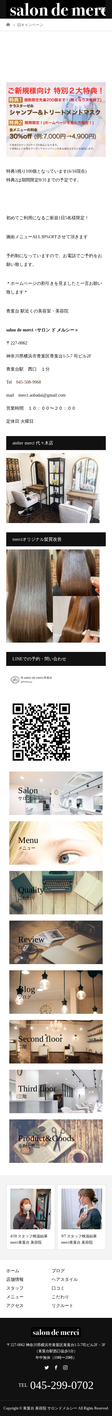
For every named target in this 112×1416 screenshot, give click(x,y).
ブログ (58, 1270)
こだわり (60, 1297)
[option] (30, 1217)
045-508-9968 (28, 382)
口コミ (58, 1288)
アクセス (15, 1305)
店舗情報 (15, 1279)
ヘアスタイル (65, 1279)
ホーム (12, 1270)
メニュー (15, 1297)
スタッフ (15, 1288)
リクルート (62, 1305)
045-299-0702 (62, 1385)
